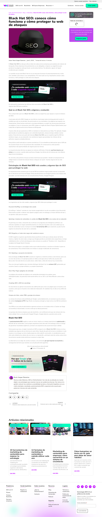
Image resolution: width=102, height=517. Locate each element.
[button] (10, 403)
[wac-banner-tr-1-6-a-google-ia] (38, 367)
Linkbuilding (29, 12)
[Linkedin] (94, 492)
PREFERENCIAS (67, 514)
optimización (61, 327)
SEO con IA (9, 496)
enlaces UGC (53, 270)
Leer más (12, 479)
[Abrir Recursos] (53, 5)
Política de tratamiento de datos (66, 501)
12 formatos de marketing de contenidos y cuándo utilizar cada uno (40, 460)
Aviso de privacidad (65, 507)
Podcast (50, 503)
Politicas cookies (45, 515)
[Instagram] (90, 492)
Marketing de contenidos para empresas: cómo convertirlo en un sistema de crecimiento (60, 462)
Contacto (37, 500)
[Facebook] (78, 492)
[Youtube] (86, 492)
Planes (8, 498)
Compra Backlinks (9, 502)
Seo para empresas (9, 506)
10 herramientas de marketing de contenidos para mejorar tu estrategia (18, 460)
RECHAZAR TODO (80, 514)
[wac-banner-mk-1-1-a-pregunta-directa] (38, 97)
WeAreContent (18, 12)
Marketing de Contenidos (52, 499)
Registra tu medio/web (23, 496)
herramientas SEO (42, 233)
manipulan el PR (20, 307)
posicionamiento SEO (16, 327)
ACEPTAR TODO (94, 514)
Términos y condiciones (65, 496)
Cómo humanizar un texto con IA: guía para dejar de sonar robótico (83, 460)
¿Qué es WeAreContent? (39, 496)
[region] (51, 512)
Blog (24, 12)
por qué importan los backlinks (54, 347)
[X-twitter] (82, 492)
